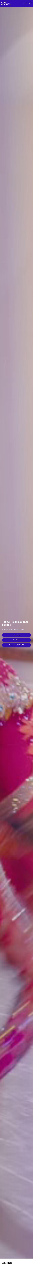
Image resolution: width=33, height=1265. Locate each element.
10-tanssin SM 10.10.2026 (16, 645)
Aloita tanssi (16, 635)
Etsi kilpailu (16, 640)
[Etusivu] (6, 3)
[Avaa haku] (25, 3)
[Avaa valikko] (30, 3)
